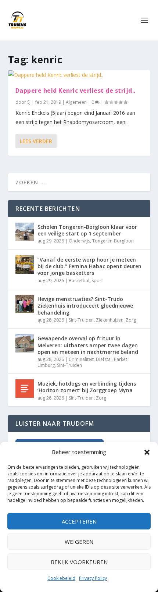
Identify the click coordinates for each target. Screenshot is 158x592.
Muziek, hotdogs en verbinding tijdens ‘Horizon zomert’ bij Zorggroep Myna (86, 387)
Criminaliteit (81, 359)
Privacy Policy (93, 578)
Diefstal (104, 359)
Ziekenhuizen (109, 320)
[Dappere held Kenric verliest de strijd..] (79, 74)
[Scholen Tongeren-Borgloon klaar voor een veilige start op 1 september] (24, 232)
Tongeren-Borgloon (113, 241)
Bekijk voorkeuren (79, 562)
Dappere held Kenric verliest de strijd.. (75, 90)
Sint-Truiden (81, 320)
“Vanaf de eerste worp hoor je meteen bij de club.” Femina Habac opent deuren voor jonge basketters (89, 266)
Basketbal (79, 280)
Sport (97, 280)
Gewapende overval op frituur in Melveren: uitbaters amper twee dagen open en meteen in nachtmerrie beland (87, 345)
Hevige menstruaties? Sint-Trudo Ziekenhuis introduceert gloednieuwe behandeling (85, 305)
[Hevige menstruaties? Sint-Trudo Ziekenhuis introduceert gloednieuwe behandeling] (24, 304)
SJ (28, 102)
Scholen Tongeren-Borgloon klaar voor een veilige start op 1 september (87, 230)
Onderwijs (79, 241)
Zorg (131, 320)
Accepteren (79, 521)
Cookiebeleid (61, 578)
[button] (147, 452)
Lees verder (36, 141)
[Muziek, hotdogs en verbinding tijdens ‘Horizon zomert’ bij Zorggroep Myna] (24, 388)
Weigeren (79, 541)
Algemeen (76, 102)
